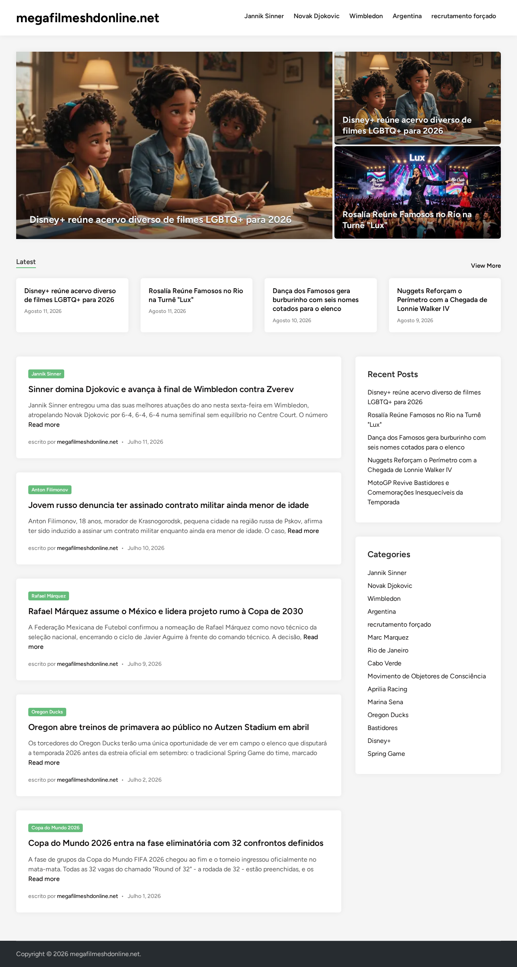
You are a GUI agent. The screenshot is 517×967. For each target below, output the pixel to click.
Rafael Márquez (49, 596)
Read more (44, 424)
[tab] (26, 260)
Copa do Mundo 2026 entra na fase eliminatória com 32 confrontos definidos (176, 843)
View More (486, 265)
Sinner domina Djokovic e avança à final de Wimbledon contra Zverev (161, 389)
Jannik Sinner (264, 16)
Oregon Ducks (47, 712)
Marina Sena (385, 702)
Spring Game (386, 753)
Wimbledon (366, 16)
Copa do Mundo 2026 (56, 828)
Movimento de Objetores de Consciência (427, 676)
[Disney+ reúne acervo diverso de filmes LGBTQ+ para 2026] (174, 145)
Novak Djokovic (317, 16)
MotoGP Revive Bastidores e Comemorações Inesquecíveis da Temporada (415, 492)
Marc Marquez (388, 637)
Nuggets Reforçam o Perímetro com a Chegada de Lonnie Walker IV (442, 300)
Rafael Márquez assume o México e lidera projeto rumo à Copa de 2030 (165, 611)
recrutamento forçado (463, 16)
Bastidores (382, 728)
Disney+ (379, 741)
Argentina (407, 16)
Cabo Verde (384, 663)
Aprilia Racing (387, 689)
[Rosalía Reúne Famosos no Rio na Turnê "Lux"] (417, 192)
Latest (26, 262)
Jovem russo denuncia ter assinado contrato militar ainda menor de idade (168, 505)
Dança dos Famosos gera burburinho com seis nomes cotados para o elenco (316, 300)
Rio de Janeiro (388, 650)
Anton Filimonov (50, 490)
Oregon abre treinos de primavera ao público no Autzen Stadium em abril (168, 727)
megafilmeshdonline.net (88, 17)
